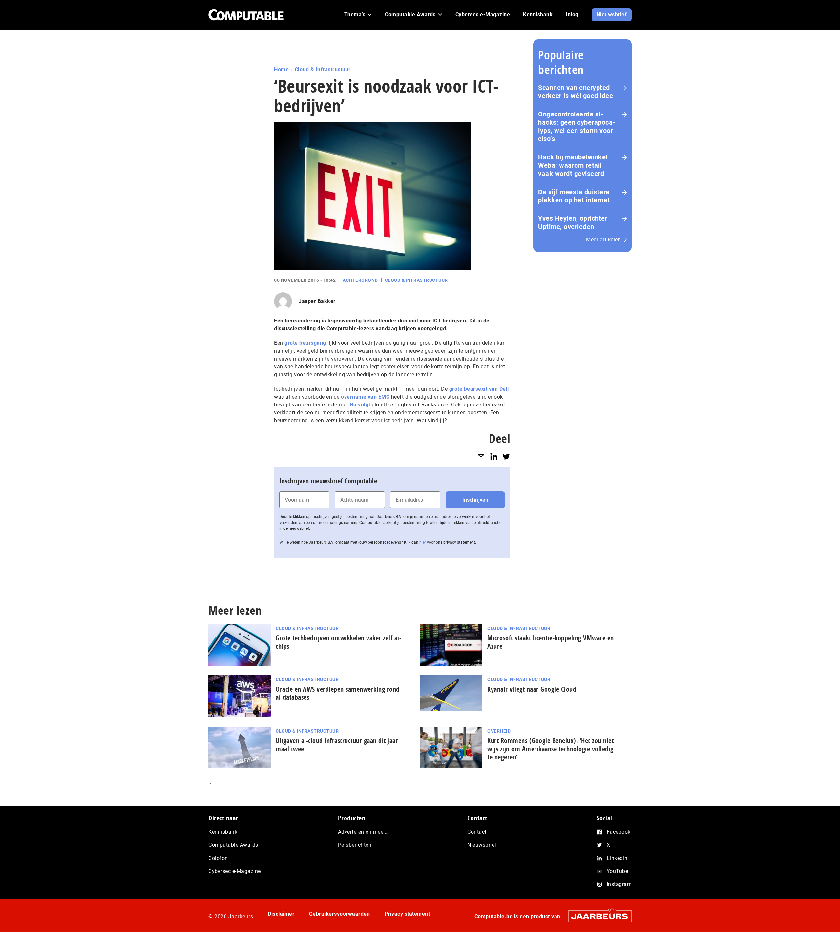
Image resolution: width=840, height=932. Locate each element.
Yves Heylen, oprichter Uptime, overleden (572, 223)
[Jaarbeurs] (597, 916)
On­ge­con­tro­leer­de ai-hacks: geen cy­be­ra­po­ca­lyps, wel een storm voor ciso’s (576, 126)
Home (281, 69)
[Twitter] (506, 456)
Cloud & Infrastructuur (323, 69)
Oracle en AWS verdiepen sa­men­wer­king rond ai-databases (338, 693)
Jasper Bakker (317, 301)
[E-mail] (481, 456)
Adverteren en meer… (363, 832)
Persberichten (355, 845)
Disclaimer (281, 914)
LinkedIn (617, 858)
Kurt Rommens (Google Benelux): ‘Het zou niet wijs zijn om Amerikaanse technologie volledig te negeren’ (550, 748)
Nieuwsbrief (482, 845)
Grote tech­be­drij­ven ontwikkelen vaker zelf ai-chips (338, 642)
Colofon (218, 858)
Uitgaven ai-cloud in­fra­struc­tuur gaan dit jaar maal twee (337, 744)
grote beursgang (305, 343)
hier (422, 542)
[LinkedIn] (494, 456)
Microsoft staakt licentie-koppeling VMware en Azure (550, 642)
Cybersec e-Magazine (234, 871)
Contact (477, 832)
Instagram (619, 884)
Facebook (619, 832)
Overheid (499, 731)
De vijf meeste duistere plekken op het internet (574, 196)
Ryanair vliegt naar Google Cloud (531, 689)
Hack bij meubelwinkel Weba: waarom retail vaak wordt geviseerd (573, 165)
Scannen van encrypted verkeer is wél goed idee (575, 92)
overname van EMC (365, 397)
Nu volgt (360, 405)
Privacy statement (407, 914)
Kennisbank (222, 832)
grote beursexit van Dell (479, 389)
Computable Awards (233, 845)
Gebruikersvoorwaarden (339, 914)
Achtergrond (360, 280)
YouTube (617, 871)
